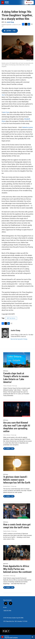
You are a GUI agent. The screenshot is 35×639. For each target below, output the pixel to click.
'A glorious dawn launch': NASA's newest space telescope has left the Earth (16, 479)
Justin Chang (10, 22)
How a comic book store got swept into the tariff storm (16, 526)
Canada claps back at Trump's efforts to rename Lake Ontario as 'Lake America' (16, 377)
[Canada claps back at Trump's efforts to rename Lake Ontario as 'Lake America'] (16, 360)
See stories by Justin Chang (19, 339)
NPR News (5, 371)
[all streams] (33, 637)
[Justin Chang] (5, 333)
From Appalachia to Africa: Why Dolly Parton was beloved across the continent (17, 569)
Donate (30, 2)
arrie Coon (6, 112)
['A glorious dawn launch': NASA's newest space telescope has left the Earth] (16, 463)
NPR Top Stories (11, 318)
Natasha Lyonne (27, 127)
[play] (2, 637)
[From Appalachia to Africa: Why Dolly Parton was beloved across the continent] (16, 552)
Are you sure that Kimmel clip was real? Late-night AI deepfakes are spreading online (16, 427)
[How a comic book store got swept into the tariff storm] (16, 511)
